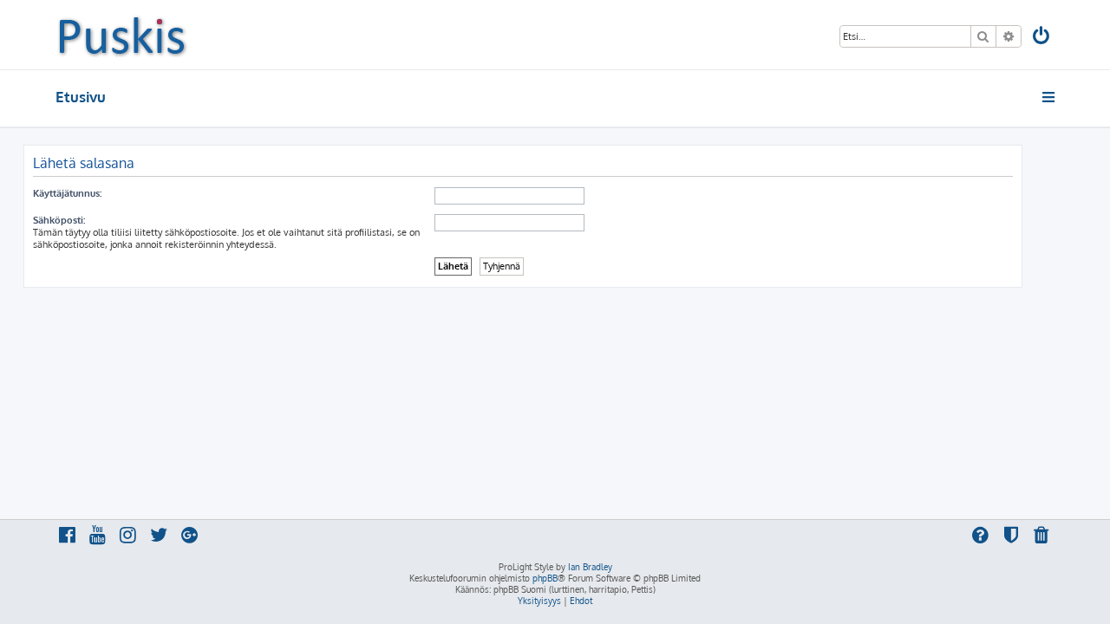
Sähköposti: (59, 220)
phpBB (545, 578)
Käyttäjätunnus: (67, 193)
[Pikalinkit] (1050, 97)
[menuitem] (1042, 37)
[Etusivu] (122, 35)
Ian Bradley (590, 567)
